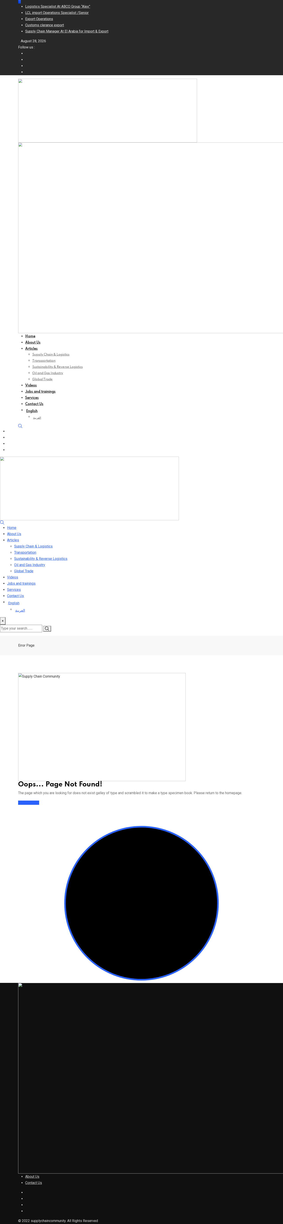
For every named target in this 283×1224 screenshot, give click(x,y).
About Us (32, 342)
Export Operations (39, 19)
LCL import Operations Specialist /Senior (57, 13)
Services (32, 398)
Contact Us (34, 404)
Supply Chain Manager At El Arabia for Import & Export (66, 31)
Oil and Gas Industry (47, 373)
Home (30, 336)
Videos (31, 385)
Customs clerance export (44, 25)
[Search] (20, 426)
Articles (31, 349)
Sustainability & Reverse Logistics (57, 367)
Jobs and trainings (40, 392)
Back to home (28, 803)
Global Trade (42, 379)
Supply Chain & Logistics (50, 354)
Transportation (43, 360)
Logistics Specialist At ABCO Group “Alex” (57, 6)
